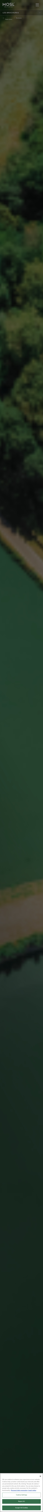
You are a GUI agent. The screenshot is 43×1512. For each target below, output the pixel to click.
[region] (21, 1492)
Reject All (21, 1501)
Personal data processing (19, 1490)
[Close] (40, 1476)
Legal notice (32, 1490)
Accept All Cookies (21, 1508)
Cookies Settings (21, 1495)
